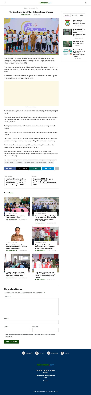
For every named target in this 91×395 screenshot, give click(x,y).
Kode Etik (46, 370)
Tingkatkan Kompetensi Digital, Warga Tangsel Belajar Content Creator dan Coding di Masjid (15, 273)
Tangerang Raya (29, 162)
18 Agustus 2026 (51, 250)
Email (6, 327)
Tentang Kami (40, 375)
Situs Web (35, 327)
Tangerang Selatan (33, 8)
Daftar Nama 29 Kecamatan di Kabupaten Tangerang (79, 21)
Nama (6, 318)
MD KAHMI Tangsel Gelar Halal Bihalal (78, 42)
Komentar (7, 296)
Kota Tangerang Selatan (15, 160)
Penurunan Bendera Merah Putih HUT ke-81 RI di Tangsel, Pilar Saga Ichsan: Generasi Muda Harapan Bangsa (45, 274)
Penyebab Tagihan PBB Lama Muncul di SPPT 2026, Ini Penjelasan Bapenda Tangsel (79, 53)
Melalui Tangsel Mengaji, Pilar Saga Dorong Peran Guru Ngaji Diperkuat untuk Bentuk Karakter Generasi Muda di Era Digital (45, 218)
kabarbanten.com (25, 14)
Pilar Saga (41, 160)
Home (25, 8)
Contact (45, 381)
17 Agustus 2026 (51, 279)
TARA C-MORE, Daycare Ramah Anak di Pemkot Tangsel (15, 216)
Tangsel (51, 162)
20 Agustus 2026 (22, 219)
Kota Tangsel (27, 160)
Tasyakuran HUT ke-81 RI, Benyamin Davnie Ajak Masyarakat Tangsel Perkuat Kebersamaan (45, 246)
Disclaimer (39, 370)
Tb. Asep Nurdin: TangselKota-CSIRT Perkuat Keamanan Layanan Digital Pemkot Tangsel (16, 246)
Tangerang (19, 162)
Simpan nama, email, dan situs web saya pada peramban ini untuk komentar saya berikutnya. (30, 335)
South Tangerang (9, 162)
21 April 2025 (37, 14)
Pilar (34, 160)
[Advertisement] (31, 93)
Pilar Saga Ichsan (51, 160)
